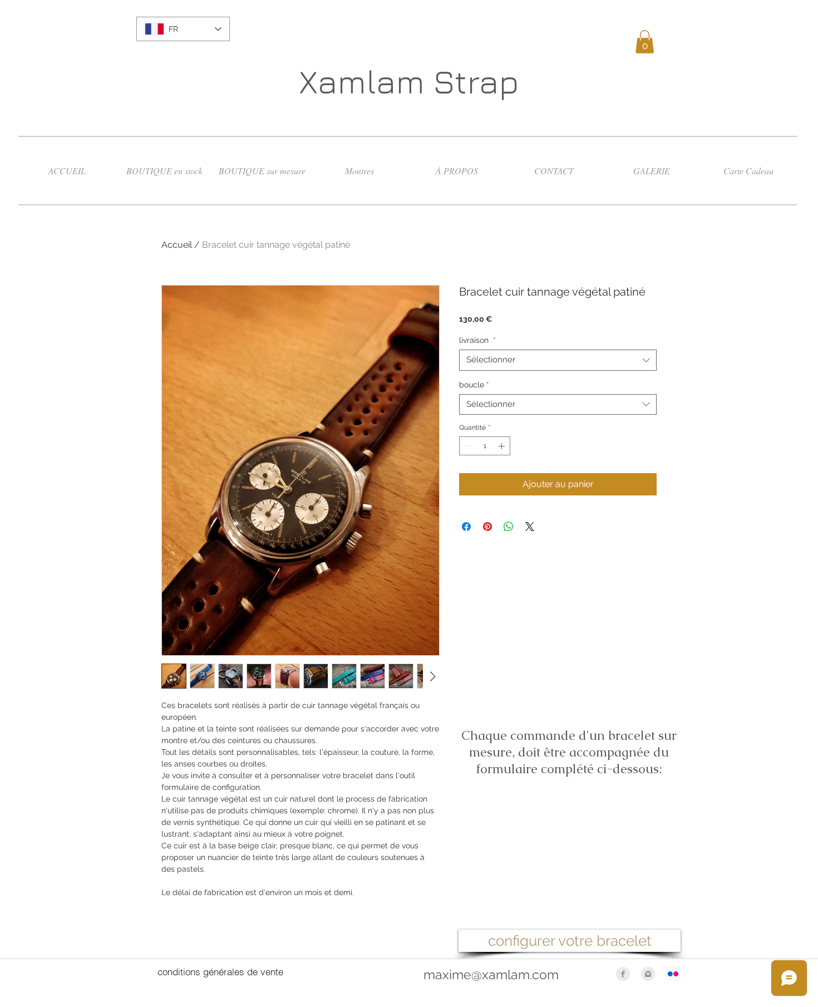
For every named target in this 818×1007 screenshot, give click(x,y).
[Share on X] (529, 526)
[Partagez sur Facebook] (466, 526)
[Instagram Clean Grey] (648, 974)
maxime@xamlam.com (491, 974)
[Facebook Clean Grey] (623, 974)
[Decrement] (467, 446)
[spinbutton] (484, 446)
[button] (644, 41)
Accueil (176, 244)
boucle (474, 384)
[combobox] (558, 360)
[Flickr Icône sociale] (673, 974)
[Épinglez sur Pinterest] (487, 526)
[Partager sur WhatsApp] (508, 526)
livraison (477, 340)
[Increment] (502, 446)
